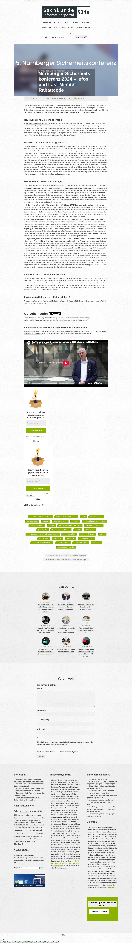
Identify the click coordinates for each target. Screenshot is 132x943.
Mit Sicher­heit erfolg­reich (84, 301)
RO (41, 941)
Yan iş (31, 824)
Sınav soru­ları (28, 827)
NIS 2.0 (77, 530)
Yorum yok (80, 98)
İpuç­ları (21, 839)
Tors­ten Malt (63, 543)
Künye (64, 935)
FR (29, 941)
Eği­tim (28, 815)
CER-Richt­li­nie (96, 517)
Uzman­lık (18, 831)
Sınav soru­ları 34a (95, 802)
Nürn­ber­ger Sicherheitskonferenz (42, 534)
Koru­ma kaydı (23, 818)
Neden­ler (47, 22)
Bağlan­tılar (67, 27)
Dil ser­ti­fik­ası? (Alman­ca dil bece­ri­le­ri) (102, 786)
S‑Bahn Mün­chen (87, 534)
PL (37, 941)
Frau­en (75, 521)
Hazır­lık (58, 22)
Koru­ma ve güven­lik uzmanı (24, 820)
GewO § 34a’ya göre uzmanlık (58, 98)
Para (42, 820)
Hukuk (75, 22)
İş (24, 815)
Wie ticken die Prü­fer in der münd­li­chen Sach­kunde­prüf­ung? (66, 560)
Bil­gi (47, 37)
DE (7, 941)
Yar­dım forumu (83, 27)
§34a (32, 841)
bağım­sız (26, 834)
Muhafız (34, 815)
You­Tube (22, 841)
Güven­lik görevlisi (25, 836)
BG (16, 941)
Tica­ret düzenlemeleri (19, 822)
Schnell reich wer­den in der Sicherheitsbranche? (66, 630)
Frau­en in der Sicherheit (94, 521)
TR (3, 939)
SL (45, 941)
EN (25, 941)
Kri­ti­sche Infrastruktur (70, 525)
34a (16, 811)
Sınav (67, 22)
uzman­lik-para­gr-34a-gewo (98, 814)
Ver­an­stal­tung (80, 543)
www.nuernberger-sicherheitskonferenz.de (76, 331)
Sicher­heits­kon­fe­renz (41, 543)
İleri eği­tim (32, 839)
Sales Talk (43, 538)
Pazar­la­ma (42, 530)
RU (54, 941)
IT (33, 941)
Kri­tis (51, 525)
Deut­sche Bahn (60, 521)
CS (20, 941)
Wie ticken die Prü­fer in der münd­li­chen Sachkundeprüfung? (66, 607)
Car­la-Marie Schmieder (66, 517)
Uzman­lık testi (32, 830)
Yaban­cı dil (37, 820)
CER (83, 517)
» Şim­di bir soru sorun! (99, 911)
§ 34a (27, 841)
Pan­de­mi (36, 824)
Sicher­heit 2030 (86, 538)
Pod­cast (42, 824)
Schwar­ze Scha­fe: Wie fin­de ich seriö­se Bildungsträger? (66, 556)
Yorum (39, 689)
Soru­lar (85, 22)
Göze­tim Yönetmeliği (34, 818)
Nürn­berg (90, 530)
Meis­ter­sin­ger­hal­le (61, 530)
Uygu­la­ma (46, 27)
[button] (69, 32)
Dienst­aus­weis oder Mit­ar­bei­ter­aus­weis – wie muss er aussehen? (45, 651)
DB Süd (45, 521)
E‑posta (43, 720)
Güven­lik (57, 538)
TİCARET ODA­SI (36, 822)
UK (58, 941)
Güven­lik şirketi (35, 836)
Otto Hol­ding (69, 534)
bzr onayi (92, 779)
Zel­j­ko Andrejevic (66, 547)
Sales (102, 534)
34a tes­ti (20, 815)
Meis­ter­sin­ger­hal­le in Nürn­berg (37, 123)
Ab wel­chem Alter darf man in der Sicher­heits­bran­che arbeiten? (45, 630)
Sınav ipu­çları (38, 827)
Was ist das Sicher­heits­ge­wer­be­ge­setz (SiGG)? (86, 630)
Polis (15, 827)
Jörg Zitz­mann (20, 824)
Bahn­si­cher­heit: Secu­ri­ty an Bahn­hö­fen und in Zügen (66, 651)
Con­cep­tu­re (32, 521)
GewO (27, 822)
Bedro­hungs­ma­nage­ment (40, 517)
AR (11, 941)
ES (49, 941)
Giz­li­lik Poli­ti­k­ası (34, 438)
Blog (56, 27)
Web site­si (41, 729)
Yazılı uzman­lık (94, 800)
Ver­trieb (96, 543)
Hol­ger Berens (36, 525)
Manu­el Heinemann (94, 525)
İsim (41, 710)
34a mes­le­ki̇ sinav (24, 811)
